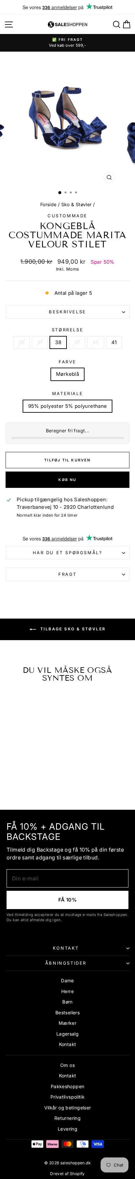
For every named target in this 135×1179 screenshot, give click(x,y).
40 (95, 342)
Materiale (67, 393)
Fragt (67, 574)
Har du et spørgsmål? (68, 552)
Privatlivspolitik (67, 1097)
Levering (67, 1129)
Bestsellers (67, 1012)
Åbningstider (66, 963)
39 (77, 342)
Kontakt (66, 948)
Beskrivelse (67, 311)
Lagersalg (67, 1034)
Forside (48, 204)
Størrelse (67, 329)
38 (58, 342)
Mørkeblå (67, 374)
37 (40, 342)
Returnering (67, 1118)
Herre (67, 991)
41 (114, 342)
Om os (67, 1065)
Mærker (67, 1023)
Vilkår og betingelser (67, 1107)
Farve (67, 361)
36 (21, 342)
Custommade (67, 215)
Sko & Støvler (76, 204)
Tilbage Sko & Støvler (72, 629)
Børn (67, 1002)
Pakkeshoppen (68, 1086)
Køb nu (67, 479)
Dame (67, 980)
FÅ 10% (67, 900)
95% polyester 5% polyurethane (67, 406)
